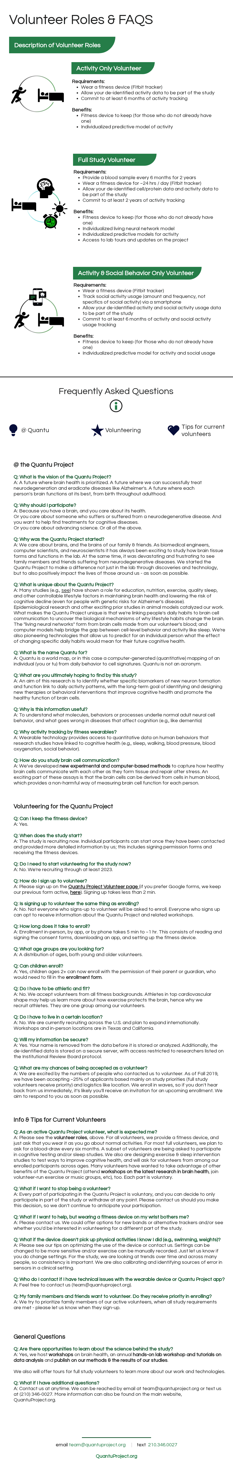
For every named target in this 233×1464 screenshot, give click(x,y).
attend (147, 1171)
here (75, 892)
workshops (61, 1354)
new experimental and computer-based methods (115, 766)
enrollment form (84, 977)
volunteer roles (70, 1137)
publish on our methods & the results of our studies (110, 1360)
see (65, 590)
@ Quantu (35, 430)
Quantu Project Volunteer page (103, 886)
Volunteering (123, 430)
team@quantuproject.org (101, 1285)
